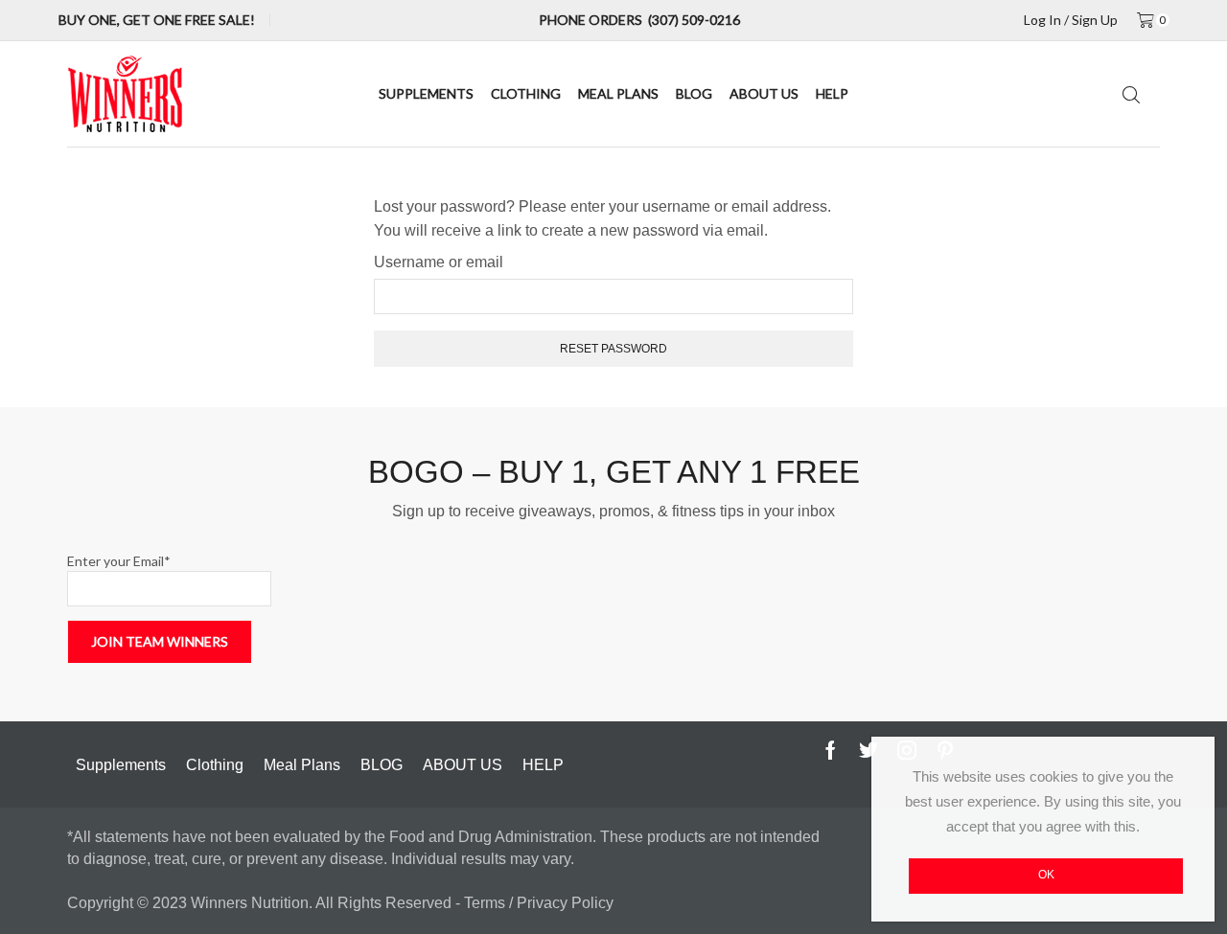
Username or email (438, 262)
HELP (832, 93)
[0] (1148, 20)
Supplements (426, 93)
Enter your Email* (119, 561)
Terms (486, 903)
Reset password (613, 348)
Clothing (526, 93)
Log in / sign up (1071, 20)
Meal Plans (618, 93)
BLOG (694, 93)
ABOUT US (764, 93)
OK (1046, 874)
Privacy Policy (565, 903)
